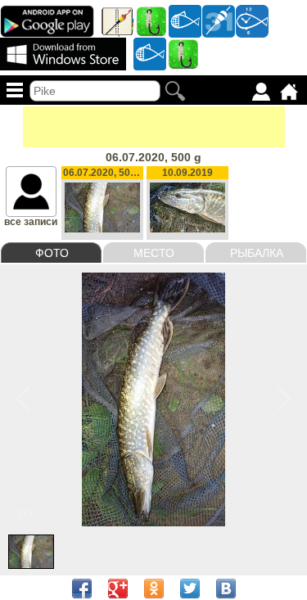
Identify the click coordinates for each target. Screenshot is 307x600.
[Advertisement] (154, 126)
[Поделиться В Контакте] (226, 588)
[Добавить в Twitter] (190, 588)
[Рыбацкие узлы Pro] (151, 20)
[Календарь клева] (218, 20)
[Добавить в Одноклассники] (154, 588)
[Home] (289, 92)
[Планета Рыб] (185, 20)
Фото (52, 252)
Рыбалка (256, 252)
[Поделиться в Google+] (118, 588)
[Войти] (261, 92)
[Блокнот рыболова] (118, 20)
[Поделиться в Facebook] (82, 588)
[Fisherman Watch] (252, 20)
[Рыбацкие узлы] (183, 53)
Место (153, 252)
